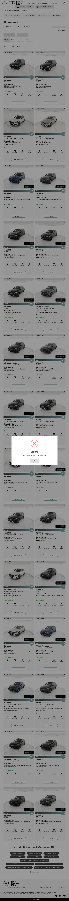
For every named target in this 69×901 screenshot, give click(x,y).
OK (34, 461)
